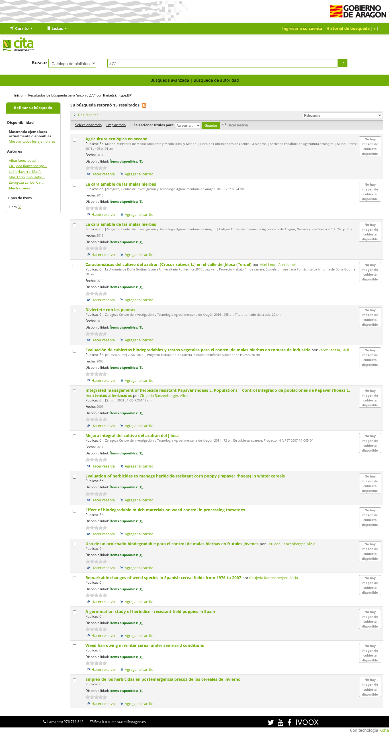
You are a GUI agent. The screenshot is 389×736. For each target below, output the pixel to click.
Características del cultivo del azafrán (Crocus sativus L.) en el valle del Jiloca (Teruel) (169, 264)
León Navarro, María (25, 171)
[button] (21, 28)
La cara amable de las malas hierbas (121, 184)
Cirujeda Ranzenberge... (28, 165)
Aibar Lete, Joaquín (23, 160)
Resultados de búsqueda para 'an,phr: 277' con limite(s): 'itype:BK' (80, 95)
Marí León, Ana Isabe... (27, 177)
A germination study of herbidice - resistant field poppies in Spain (150, 611)
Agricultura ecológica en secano (117, 139)
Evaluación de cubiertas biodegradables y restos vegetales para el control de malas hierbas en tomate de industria (198, 349)
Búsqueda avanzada (169, 80)
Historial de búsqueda (348, 28)
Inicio (18, 95)
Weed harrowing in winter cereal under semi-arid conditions (145, 645)
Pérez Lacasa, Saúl (333, 350)
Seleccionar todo (88, 124)
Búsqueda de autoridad (216, 80)
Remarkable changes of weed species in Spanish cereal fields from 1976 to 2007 (163, 577)
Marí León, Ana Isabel (277, 264)
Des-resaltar (88, 114)
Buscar (39, 62)
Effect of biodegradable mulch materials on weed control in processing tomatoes (165, 509)
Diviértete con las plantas (110, 309)
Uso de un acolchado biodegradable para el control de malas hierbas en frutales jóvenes (172, 543)
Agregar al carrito (139, 174)
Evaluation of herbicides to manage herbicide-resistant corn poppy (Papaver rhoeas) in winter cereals (185, 476)
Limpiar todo (116, 124)
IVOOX (307, 722)
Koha (384, 730)
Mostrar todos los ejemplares (32, 141)
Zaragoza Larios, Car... (26, 182)
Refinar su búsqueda (33, 107)
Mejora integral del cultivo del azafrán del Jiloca (132, 435)
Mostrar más (19, 188)
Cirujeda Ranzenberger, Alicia (164, 395)
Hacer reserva (103, 174)
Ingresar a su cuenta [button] (302, 28)
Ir (342, 63)
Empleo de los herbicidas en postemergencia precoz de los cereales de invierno (163, 679)
